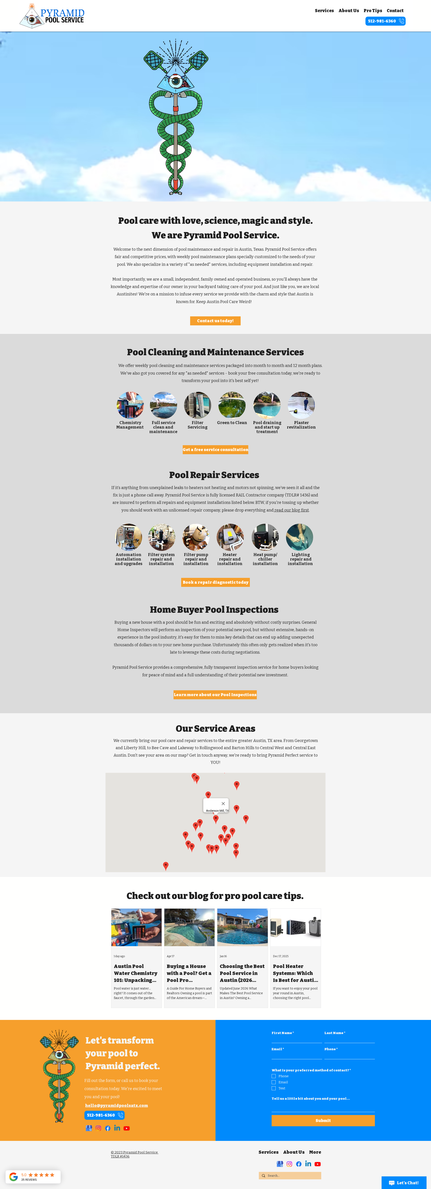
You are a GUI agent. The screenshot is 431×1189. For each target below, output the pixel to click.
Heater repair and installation (229, 559)
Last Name (333, 1033)
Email (277, 1049)
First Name (282, 1033)
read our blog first (291, 510)
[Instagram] (98, 1128)
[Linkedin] (117, 1128)
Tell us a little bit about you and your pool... (311, 1098)
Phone (330, 1049)
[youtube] (126, 1128)
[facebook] (107, 1128)
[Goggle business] (280, 1164)
